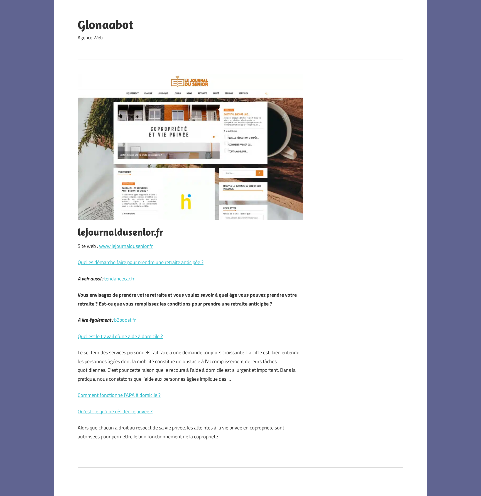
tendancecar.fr (119, 278)
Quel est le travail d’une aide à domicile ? (120, 336)
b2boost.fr (125, 320)
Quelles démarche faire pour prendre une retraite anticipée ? (140, 262)
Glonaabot (105, 24)
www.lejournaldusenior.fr (126, 246)
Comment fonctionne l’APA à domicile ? (119, 395)
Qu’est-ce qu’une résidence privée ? (115, 411)
